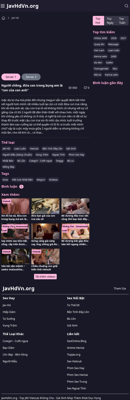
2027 (123, 38)
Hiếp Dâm (9, 312)
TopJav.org (73, 354)
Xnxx (5, 179)
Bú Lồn (21, 160)
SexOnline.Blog (76, 341)
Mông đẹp (8, 166)
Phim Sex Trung (77, 381)
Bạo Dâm (8, 348)
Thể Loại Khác (13, 334)
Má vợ (97, 74)
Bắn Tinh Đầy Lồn (52, 148)
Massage (113, 44)
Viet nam (99, 50)
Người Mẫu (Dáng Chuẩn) (17, 154)
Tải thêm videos (45, 276)
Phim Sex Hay (76, 154)
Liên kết (73, 334)
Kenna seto (100, 56)
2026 (113, 38)
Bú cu (70, 160)
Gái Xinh (71, 148)
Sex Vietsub (74, 361)
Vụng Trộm (42, 154)
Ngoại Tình (58, 154)
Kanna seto (111, 74)
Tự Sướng (9, 319)
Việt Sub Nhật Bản (22, 179)
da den (98, 62)
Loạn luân (113, 50)
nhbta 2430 (100, 38)
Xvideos (53, 179)
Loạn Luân (20, 148)
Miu (115, 68)
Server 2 (31, 77)
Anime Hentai (75, 348)
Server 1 (11, 77)
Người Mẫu (10, 361)
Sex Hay (9, 298)
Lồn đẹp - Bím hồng (15, 354)
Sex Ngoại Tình (76, 388)
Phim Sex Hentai (77, 375)
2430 (113, 56)
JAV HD (15, 17)
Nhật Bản (8, 160)
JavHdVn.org (23, 6)
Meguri (41, 179)
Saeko (109, 62)
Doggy (59, 160)
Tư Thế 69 (73, 305)
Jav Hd (7, 305)
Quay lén (99, 44)
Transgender (101, 68)
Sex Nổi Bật (75, 298)
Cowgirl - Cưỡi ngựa (40, 160)
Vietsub (34, 148)
